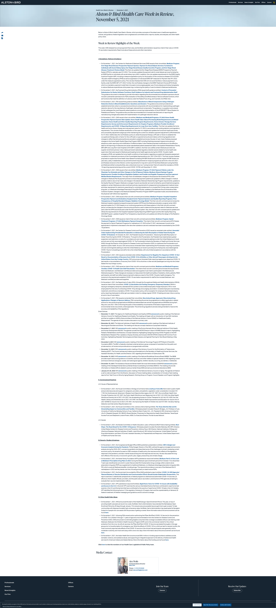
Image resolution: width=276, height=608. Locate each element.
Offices (263, 2)
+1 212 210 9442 (139, 568)
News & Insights (249, 2)
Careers (269, 2)
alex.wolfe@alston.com (140, 570)
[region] (138, 605)
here (106, 512)
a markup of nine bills (156, 389)
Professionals (232, 2)
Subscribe (237, 590)
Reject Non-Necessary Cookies (211, 604)
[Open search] (274, 2)
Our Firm (257, 2)
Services (240, 2)
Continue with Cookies (225, 604)
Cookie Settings (197, 604)
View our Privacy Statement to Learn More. (12, 606)
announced (155, 314)
